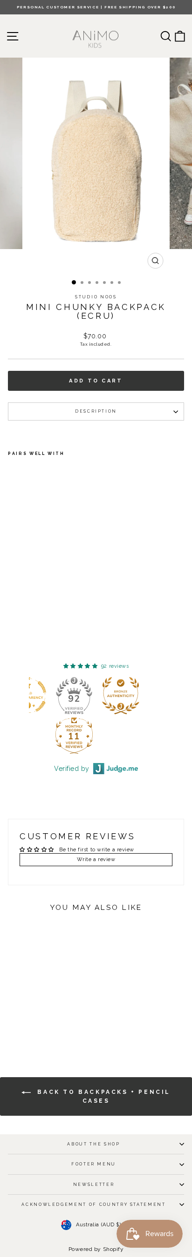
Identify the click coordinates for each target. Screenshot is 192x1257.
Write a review (96, 859)
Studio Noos (96, 297)
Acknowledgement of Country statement (93, 1204)
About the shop (93, 1144)
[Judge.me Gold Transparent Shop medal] (71, 695)
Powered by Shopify (96, 1249)
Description (96, 411)
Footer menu (93, 1164)
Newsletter (94, 1184)
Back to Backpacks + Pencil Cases (102, 1096)
